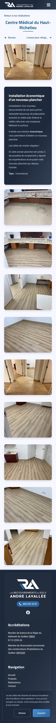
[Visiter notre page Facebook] (28, 612)
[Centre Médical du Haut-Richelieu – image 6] (28, 420)
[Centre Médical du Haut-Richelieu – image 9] (28, 547)
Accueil (11, 675)
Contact (12, 686)
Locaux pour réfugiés (37, 37)
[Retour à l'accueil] (19, 4)
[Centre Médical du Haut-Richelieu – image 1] (28, 207)
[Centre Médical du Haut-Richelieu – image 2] (28, 250)
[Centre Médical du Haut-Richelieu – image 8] (28, 505)
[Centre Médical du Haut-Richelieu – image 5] (28, 377)
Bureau (12, 37)
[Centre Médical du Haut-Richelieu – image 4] (28, 335)
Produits (12, 678)
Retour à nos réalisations (17, 15)
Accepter (41, 713)
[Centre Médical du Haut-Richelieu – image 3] (28, 292)
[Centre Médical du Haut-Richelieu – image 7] (28, 462)
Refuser (22, 713)
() (32, 636)
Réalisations (14, 682)
